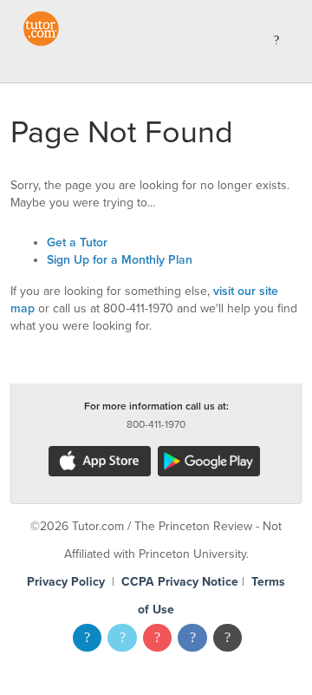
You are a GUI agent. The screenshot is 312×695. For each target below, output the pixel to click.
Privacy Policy (66, 581)
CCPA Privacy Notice (179, 581)
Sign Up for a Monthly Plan (119, 259)
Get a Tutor (77, 242)
